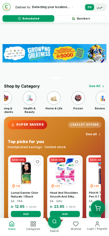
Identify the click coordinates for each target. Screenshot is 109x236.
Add (26, 213)
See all (91, 134)
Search (54, 231)
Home (11, 229)
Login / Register (97, 228)
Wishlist (76, 229)
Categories (33, 229)
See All (94, 86)
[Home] (7, 7)
